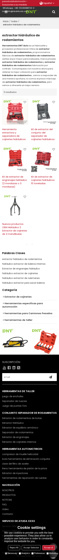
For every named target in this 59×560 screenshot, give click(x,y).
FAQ (4, 504)
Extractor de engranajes (15, 437)
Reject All (14, 547)
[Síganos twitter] (18, 367)
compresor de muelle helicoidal (20, 454)
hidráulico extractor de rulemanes (21, 278)
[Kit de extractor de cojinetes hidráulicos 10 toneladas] (44, 159)
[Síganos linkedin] (14, 367)
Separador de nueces (14, 401)
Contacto (7, 514)
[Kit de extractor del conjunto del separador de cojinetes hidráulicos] (44, 112)
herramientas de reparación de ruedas (24, 478)
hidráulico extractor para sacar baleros (23, 282)
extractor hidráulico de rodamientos (22, 259)
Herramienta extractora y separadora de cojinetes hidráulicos (14, 134)
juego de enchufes (12, 396)
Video (5, 509)
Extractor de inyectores (15, 473)
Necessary (12, 553)
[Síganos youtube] (4, 367)
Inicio (6, 21)
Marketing (53, 553)
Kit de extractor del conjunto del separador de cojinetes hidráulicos (43, 134)
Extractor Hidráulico (13, 423)
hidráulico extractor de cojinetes (20, 273)
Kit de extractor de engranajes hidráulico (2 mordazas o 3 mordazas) (14, 181)
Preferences (39, 553)
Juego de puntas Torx (14, 405)
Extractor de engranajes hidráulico (21, 268)
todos (14, 21)
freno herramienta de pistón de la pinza (24, 468)
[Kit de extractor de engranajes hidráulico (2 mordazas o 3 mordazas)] (15, 159)
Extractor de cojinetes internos (19, 441)
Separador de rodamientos (17, 432)
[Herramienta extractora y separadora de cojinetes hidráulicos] (15, 112)
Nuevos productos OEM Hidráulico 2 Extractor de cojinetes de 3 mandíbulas (14, 229)
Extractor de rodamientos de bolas (22, 418)
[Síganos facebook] (9, 367)
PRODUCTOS (9, 495)
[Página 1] (27, 244)
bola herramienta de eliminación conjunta (26, 459)
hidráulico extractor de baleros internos (23, 263)
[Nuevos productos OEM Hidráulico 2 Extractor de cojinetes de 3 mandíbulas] (15, 206)
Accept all (48, 547)
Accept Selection (31, 547)
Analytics (25, 553)
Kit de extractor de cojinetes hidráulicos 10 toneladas (43, 180)
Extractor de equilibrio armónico (20, 427)
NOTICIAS (7, 499)
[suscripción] (50, 377)
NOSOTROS (8, 490)
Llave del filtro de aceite (15, 463)
